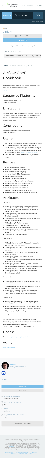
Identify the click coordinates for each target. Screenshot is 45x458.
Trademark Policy (23, 453)
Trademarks (11, 446)
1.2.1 (21, 36)
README (6, 65)
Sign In (39, 5)
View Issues (22, 390)
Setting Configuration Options (29, 152)
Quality (28, 66)
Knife (19, 51)
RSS (5, 28)
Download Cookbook (22, 424)
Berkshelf (13, 51)
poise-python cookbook (11, 284)
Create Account (27, 5)
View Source (22, 386)
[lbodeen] (4, 373)
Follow (24, 40)
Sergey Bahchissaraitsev (9, 347)
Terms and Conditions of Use (22, 452)
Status (31, 453)
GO (38, 15)
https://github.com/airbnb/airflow (10, 90)
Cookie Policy (13, 453)
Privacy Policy (34, 452)
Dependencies (13, 65)
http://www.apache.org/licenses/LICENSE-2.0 (21, 337)
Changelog (20, 65)
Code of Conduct (9, 452)
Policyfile (6, 51)
